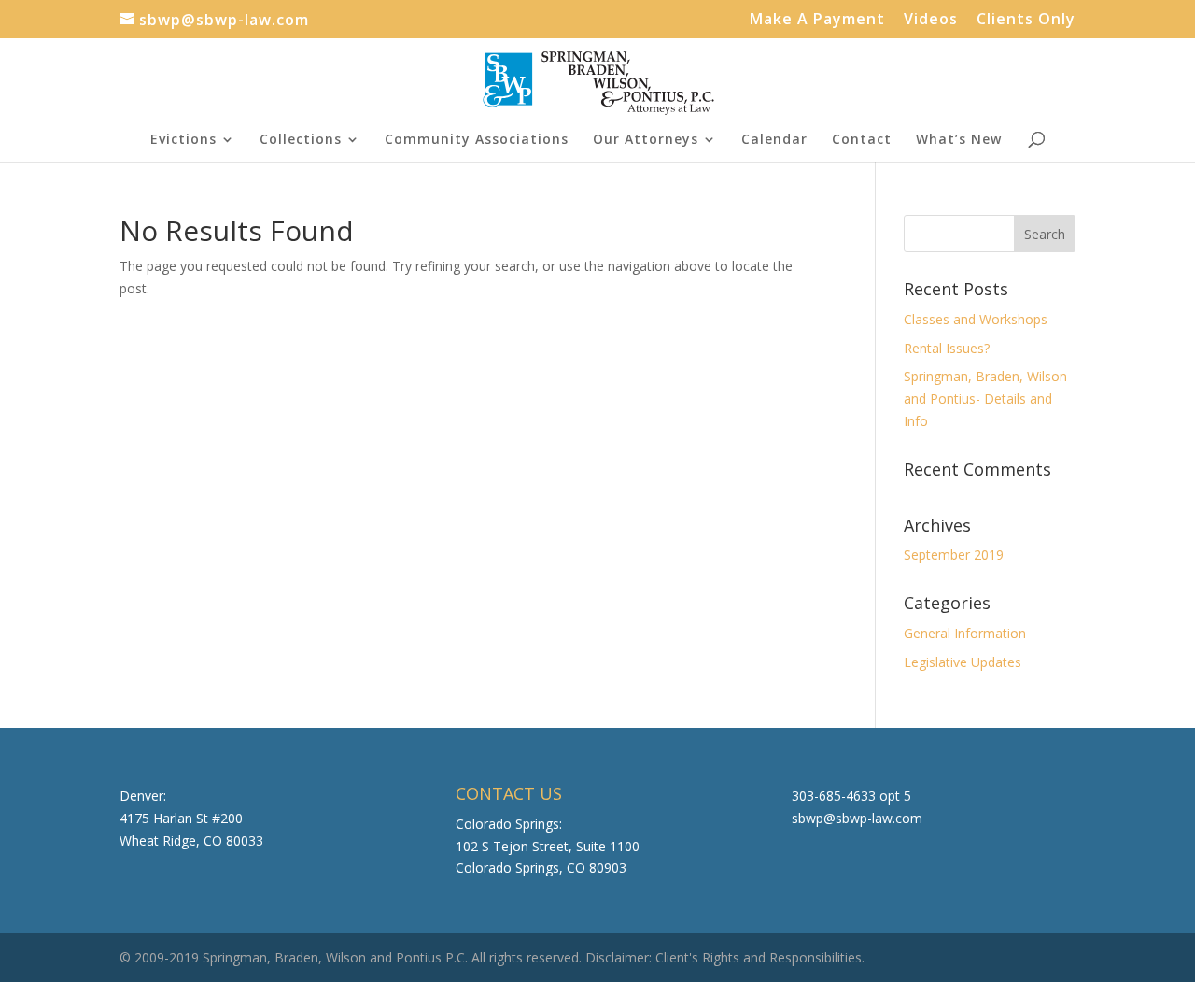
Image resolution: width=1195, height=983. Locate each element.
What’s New (959, 140)
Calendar (774, 140)
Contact (862, 140)
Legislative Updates (962, 662)
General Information (965, 633)
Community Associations (477, 140)
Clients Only (1026, 20)
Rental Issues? (947, 348)
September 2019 (954, 554)
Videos (931, 20)
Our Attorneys (645, 140)
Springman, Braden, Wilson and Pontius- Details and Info (985, 398)
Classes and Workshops (975, 319)
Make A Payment (817, 20)
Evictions (183, 140)
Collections (301, 140)
